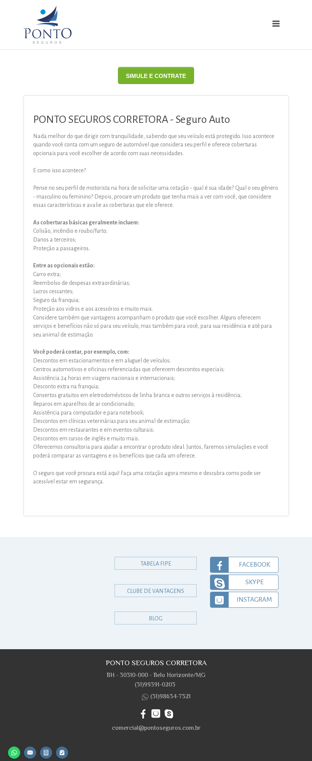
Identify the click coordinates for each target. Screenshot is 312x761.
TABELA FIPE (155, 564)
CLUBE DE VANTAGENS (155, 591)
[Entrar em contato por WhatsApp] (14, 752)
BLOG (155, 618)
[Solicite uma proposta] (46, 752)
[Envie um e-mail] (30, 752)
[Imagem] (122, 25)
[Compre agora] (62, 752)
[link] (244, 565)
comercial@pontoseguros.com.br (156, 727)
